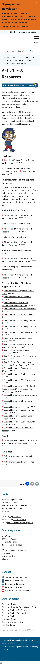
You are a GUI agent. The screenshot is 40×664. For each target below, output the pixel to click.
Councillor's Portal (9, 643)
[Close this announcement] (37, 2)
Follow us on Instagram (15, 587)
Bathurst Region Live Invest (14, 613)
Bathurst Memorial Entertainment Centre (20, 607)
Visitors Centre (8, 556)
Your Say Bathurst (9, 625)
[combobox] (24, 32)
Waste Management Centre (14, 550)
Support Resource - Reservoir (20, 407)
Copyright (15, 640)
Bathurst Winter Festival (12, 622)
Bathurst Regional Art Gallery (14, 610)
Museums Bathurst (10, 619)
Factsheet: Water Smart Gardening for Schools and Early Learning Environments (19, 443)
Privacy (23, 640)
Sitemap (30, 640)
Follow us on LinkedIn (14, 584)
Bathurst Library (9, 604)
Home (6, 57)
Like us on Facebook (14, 580)
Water (25, 57)
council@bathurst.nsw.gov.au (20, 522)
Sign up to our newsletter (16, 577)
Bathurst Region (9, 616)
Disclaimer (6, 640)
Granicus (5, 649)
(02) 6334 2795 (19, 519)
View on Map (7, 511)
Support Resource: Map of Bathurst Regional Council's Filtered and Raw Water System (18, 389)
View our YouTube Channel (17, 590)
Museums (6, 553)
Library (5, 559)
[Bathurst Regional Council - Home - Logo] (12, 41)
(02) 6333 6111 (14, 516)
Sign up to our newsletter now (15, 26)
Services (15, 57)
